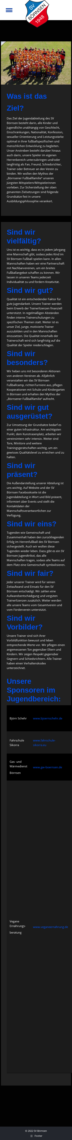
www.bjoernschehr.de (47, 718)
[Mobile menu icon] (9, 10)
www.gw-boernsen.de (47, 767)
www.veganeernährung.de (50, 927)
